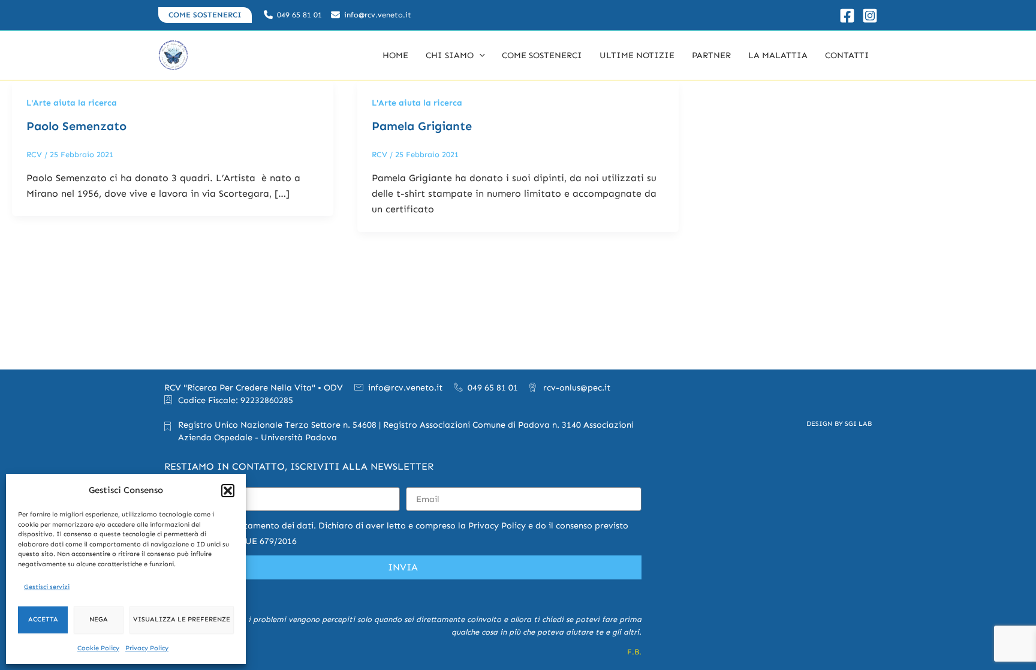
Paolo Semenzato (76, 126)
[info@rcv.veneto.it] (371, 14)
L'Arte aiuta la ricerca (71, 103)
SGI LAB (858, 423)
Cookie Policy (98, 648)
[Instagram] (870, 15)
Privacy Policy (146, 648)
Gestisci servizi (47, 587)
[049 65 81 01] (293, 14)
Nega (98, 619)
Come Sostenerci (542, 55)
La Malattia (778, 55)
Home (395, 55)
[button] (228, 491)
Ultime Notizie (637, 55)
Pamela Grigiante (422, 126)
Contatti (847, 55)
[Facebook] (847, 15)
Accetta (43, 619)
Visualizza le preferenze (181, 619)
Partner (711, 55)
